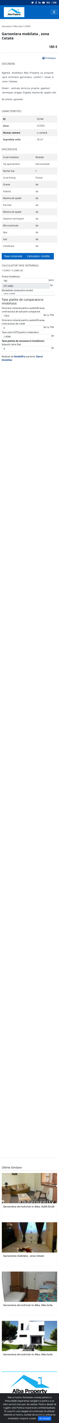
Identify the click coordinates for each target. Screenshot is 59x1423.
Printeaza (50, 97)
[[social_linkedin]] (39, 2)
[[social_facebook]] (35, 2)
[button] (6, 42)
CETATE (27, 65)
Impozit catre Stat (11, 383)
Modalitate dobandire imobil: (17, 329)
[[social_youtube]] (43, 2)
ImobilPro (19, 396)
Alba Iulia (18, 65)
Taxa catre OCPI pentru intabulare (20, 371)
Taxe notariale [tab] (13, 296)
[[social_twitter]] (32, 2)
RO (48, 2)
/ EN (54, 2)
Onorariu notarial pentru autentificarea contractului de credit (23, 361)
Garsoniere (7, 65)
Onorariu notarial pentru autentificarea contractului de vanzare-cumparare (23, 349)
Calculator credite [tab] (38, 296)
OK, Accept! (44, 1418)
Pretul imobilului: (11, 316)
